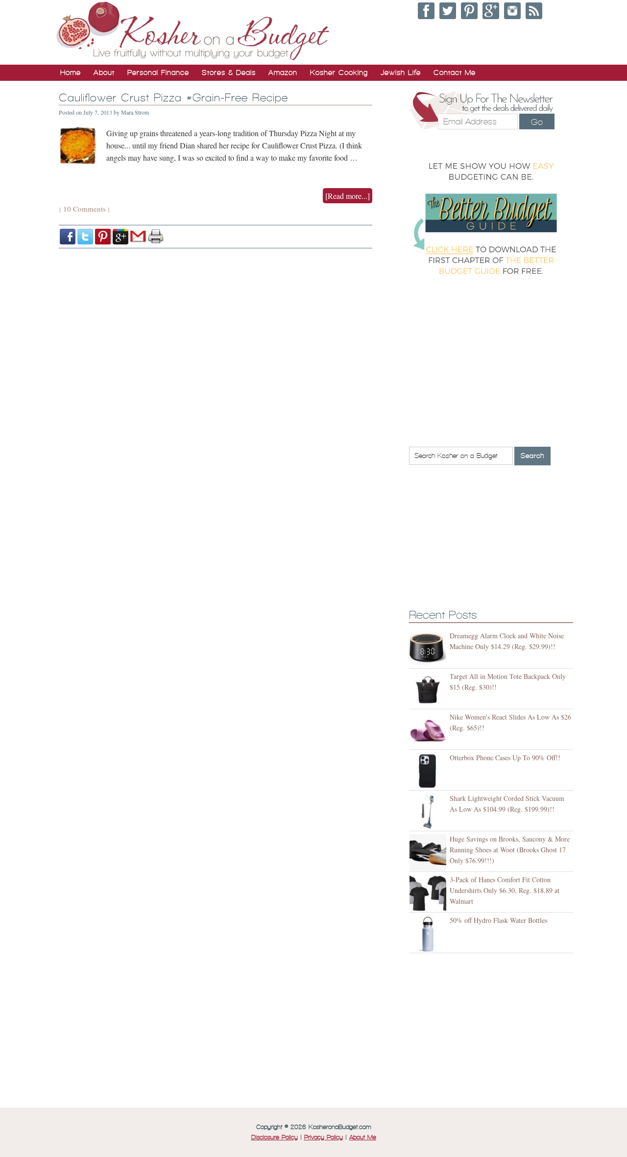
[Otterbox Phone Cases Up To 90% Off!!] (429, 771)
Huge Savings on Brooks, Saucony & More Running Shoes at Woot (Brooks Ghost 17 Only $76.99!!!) (510, 849)
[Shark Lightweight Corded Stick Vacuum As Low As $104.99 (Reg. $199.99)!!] (429, 812)
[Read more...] (347, 196)
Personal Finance (158, 72)
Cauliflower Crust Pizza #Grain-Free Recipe (173, 98)
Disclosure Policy (274, 1137)
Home (70, 72)
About (104, 72)
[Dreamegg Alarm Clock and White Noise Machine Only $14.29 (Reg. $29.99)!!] (429, 649)
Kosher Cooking (339, 72)
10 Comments (84, 209)
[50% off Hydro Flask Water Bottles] (429, 934)
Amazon (282, 72)
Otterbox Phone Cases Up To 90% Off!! (505, 757)
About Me (362, 1137)
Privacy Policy (323, 1137)
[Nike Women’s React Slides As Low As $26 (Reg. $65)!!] (429, 730)
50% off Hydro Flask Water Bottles (498, 920)
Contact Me (455, 72)
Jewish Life (401, 72)
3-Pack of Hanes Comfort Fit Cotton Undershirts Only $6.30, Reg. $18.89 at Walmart (504, 890)
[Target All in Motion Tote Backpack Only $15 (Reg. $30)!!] (429, 690)
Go (537, 122)
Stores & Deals (229, 72)
